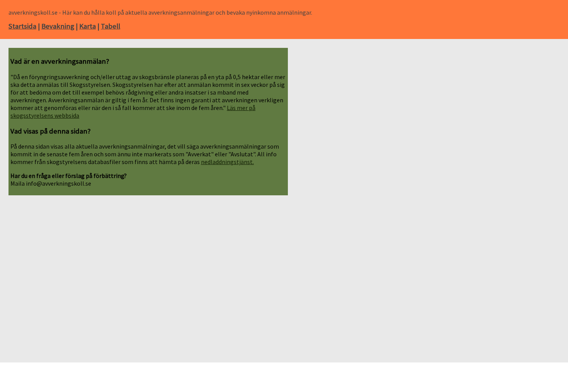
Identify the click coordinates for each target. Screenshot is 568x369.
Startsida (22, 26)
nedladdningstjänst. (227, 162)
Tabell (110, 26)
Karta (87, 26)
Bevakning (57, 26)
